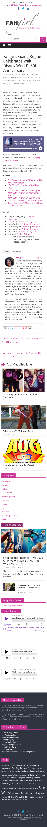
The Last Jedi (5, 800)
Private (27, 234)
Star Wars (39, 78)
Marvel (4, 783)
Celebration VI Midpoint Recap (18, 431)
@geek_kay (9, 740)
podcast (21, 78)
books (34, 765)
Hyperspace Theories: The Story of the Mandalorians (21, 354)
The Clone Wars (16, 796)
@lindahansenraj (13, 737)
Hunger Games (24, 778)
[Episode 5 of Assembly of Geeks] (23, 440)
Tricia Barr (18, 81)
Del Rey (15, 768)
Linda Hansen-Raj (29, 780)
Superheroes (6, 519)
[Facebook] (37, 257)
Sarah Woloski (30, 78)
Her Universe (12, 777)
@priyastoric (11, 747)
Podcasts (5, 500)
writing (33, 800)
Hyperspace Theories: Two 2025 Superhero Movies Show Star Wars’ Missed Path (23, 561)
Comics (39, 765)
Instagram (12, 219)
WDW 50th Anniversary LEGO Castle (23, 198)
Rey (10, 788)
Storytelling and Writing (10, 515)
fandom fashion (36, 768)
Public (19, 234)
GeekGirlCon (22, 775)
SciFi (3, 508)
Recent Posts (16, 252)
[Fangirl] (9, 258)
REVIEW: (23, 186)
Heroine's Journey (8, 496)
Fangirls (4, 771)
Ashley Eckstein (17, 765)
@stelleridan (11, 742)
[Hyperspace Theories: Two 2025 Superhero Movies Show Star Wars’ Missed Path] (23, 530)
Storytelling (34, 793)
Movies (19, 784)
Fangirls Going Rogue (10, 78)
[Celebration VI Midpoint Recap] (23, 406)
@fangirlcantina (13, 732)
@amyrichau (10, 749)
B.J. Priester (27, 765)
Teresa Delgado (8, 81)
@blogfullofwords (14, 744)
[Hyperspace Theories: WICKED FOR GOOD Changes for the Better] (9, 584)
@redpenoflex (10, 735)
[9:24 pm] (3, 400)
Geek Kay (33, 774)
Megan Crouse (12, 784)
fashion (4, 775)
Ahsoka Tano (6, 765)
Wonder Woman (25, 800)
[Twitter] (40, 257)
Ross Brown (24, 788)
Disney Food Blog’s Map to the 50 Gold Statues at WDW (24, 204)
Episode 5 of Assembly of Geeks (19, 465)
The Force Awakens (34, 796)
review (5, 788)
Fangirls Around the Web (16, 771)
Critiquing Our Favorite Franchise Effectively (20, 396)
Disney (23, 768)
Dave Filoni (6, 768)
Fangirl (23, 74)
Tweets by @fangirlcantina (11, 606)
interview (12, 780)
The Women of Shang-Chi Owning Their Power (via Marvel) (25, 181)
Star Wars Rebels (19, 793)
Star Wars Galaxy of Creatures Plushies (25, 200)
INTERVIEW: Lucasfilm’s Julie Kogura (23, 190)
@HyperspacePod (33, 751)
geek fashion (13, 775)
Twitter (30, 216)
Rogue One (16, 788)
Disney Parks (33, 74)
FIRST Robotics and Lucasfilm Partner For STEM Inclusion (22, 340)
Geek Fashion (6, 493)
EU (29, 768)
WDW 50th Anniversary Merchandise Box (24, 194)
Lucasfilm (39, 780)
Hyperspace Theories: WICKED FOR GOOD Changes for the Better (30, 587)
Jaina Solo (19, 780)
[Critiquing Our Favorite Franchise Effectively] (23, 370)
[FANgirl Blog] (4, 45)
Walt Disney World (29, 81)
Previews (4, 504)
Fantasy (4, 489)
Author (6, 252)
